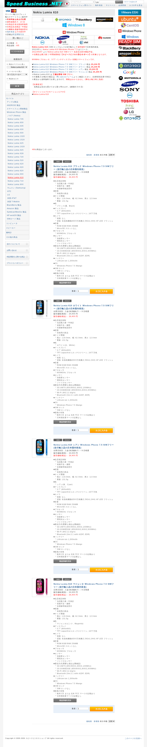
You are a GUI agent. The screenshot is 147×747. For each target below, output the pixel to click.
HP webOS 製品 (14, 215)
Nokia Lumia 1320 (16, 136)
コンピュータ (12, 223)
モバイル (10, 98)
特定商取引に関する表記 (16, 257)
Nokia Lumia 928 (16, 153)
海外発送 (99, 5)
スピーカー (11, 228)
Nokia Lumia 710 (16, 181)
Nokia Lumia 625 (16, 143)
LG (8, 195)
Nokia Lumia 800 (16, 184)
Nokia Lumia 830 (16, 122)
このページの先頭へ (133, 738)
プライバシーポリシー (15, 263)
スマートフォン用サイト (81, 5)
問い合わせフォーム (65, 77)
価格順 (89, 155)
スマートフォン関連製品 (17, 109)
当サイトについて (13, 244)
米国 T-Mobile (13, 201)
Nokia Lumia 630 (16, 129)
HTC (9, 191)
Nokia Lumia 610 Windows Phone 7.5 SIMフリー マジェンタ (60, 72)
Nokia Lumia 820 (16, 171)
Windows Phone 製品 (16, 112)
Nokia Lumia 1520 (16, 140)
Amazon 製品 (13, 208)
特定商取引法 (18, 34)
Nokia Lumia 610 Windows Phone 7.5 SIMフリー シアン (58, 69)
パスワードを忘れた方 (130, 2)
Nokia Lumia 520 (16, 160)
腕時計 (9, 232)
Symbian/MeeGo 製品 (17, 212)
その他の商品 (12, 237)
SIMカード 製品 (13, 219)
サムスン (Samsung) (16, 188)
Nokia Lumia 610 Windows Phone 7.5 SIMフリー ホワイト (59, 67)
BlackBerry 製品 (14, 205)
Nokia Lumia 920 (16, 167)
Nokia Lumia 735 (16, 119)
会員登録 (122, 5)
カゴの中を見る (135, 5)
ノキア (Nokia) (14, 115)
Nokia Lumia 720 (16, 157)
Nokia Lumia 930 (16, 133)
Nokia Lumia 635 (16, 126)
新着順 (96, 155)
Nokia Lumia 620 (16, 164)
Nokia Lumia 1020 (16, 146)
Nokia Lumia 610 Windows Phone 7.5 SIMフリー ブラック (59, 64)
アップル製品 (12, 102)
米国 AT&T (12, 198)
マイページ (110, 5)
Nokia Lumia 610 (16, 177)
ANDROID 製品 (14, 105)
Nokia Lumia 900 (16, 174)
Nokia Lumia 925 (16, 150)
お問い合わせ (12, 250)
